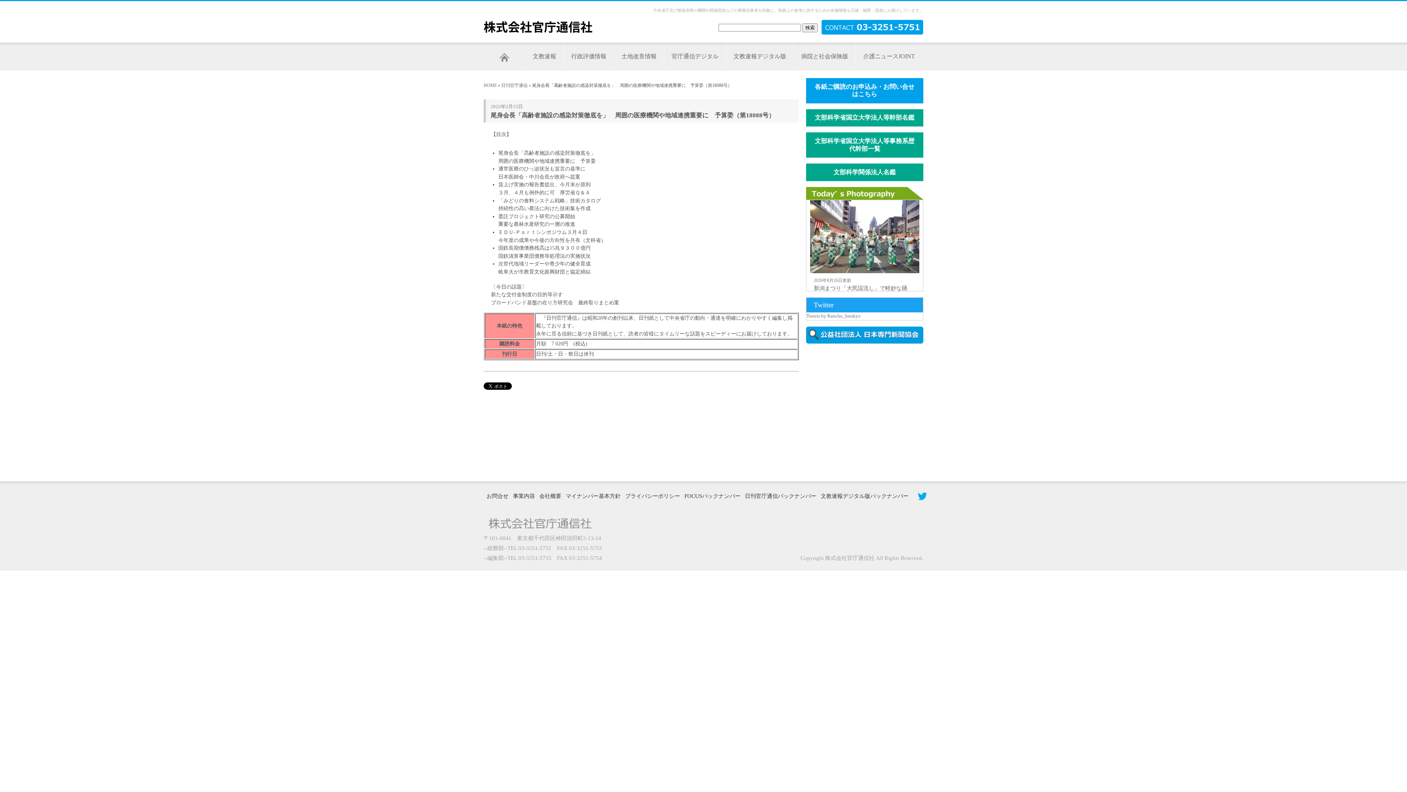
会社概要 (550, 496)
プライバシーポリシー (652, 496)
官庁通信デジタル (695, 56)
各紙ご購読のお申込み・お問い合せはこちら (865, 90)
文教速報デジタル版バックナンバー (865, 496)
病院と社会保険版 (824, 56)
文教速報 (544, 56)
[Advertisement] (868, 411)
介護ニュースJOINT (889, 56)
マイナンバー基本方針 (593, 496)
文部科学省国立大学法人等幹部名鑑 (865, 117)
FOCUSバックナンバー (712, 496)
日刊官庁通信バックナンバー (780, 496)
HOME (490, 85)
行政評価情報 (588, 56)
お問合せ (498, 496)
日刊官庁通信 (514, 85)
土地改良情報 (639, 56)
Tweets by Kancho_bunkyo (833, 316)
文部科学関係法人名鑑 (865, 172)
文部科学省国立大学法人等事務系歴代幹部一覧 (865, 145)
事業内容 (524, 496)
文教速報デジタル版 (760, 56)
